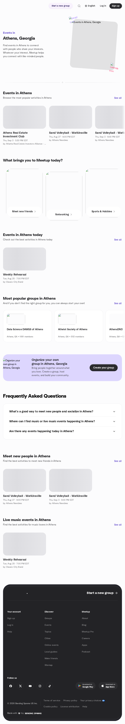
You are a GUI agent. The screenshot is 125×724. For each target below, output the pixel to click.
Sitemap (49, 665)
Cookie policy (50, 707)
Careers (86, 638)
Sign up (11, 618)
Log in (10, 625)
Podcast (86, 652)
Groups (48, 618)
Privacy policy (70, 701)
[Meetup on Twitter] (20, 686)
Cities (48, 638)
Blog (84, 625)
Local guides (51, 652)
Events (48, 625)
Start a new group (100, 593)
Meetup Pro (88, 632)
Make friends (51, 658)
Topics (48, 632)
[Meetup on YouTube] (30, 686)
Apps (84, 645)
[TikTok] (49, 686)
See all (118, 98)
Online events (52, 645)
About (85, 618)
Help (9, 632)
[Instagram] (40, 686)
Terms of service (52, 701)
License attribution (70, 707)
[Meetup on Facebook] (10, 686)
